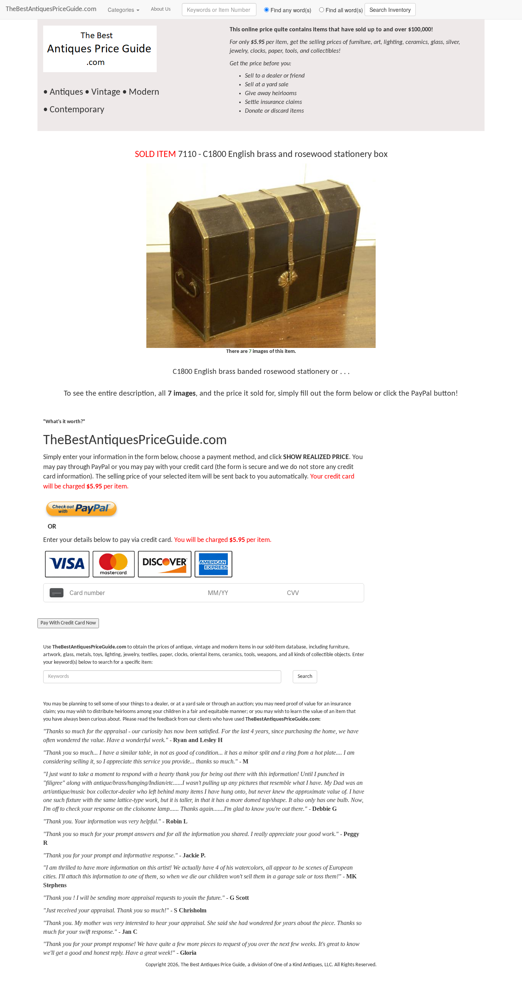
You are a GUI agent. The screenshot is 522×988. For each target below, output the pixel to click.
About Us (160, 9)
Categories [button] (122, 9)
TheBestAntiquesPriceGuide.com (51, 9)
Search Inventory (390, 9)
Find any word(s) (290, 10)
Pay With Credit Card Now (68, 623)
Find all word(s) (343, 10)
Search (305, 676)
